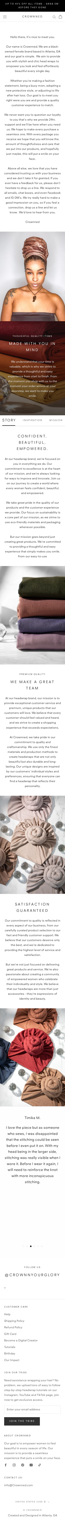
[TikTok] (39, 1465)
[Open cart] (60, 16)
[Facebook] (5, 1465)
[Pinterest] (22, 1465)
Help (7, 1314)
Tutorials (9, 1347)
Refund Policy (13, 1327)
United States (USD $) (30, 1502)
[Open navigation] (5, 16)
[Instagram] (14, 1465)
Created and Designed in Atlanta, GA (32, 1515)
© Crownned (32, 1510)
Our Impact (11, 1360)
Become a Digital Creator (21, 1340)
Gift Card (10, 1334)
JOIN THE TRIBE (22, 1421)
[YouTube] (31, 1465)
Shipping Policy (14, 1321)
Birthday (9, 1353)
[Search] (54, 16)
